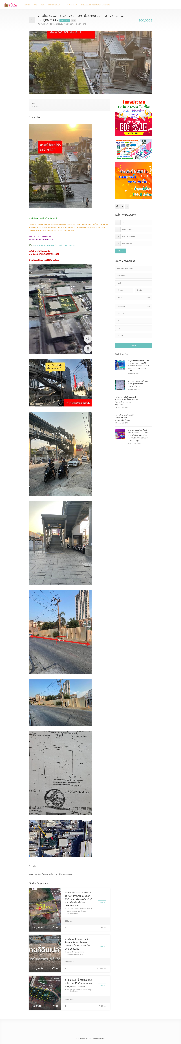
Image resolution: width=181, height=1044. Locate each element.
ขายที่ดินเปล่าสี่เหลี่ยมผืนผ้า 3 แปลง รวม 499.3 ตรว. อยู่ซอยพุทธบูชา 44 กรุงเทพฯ (78, 983)
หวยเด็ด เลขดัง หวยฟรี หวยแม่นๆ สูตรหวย (95, 5)
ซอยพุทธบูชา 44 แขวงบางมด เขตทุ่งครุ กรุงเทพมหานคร (80, 991)
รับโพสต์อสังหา (72, 5)
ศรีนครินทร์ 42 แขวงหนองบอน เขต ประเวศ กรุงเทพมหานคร (62, 24)
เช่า (42, 5)
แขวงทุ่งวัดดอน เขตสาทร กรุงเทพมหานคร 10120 (75, 953)
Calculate (120, 251)
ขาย (35, 5)
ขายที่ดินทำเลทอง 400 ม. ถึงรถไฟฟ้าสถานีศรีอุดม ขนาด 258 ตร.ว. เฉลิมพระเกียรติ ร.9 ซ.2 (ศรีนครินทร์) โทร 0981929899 (79, 899)
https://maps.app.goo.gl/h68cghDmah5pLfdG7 (54, 245)
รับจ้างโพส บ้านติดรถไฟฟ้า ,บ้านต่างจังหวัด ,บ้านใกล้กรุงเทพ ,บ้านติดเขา (125, 417)
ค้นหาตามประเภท (54, 5)
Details (102, 903)
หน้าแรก (27, 5)
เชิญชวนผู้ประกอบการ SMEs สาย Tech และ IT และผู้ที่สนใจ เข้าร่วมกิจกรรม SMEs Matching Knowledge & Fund (138, 366)
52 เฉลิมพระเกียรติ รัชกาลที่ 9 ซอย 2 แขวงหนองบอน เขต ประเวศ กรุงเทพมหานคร (79, 911)
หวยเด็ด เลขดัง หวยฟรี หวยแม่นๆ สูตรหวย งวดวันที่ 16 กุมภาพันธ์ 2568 (138, 383)
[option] (90, 62)
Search (133, 345)
